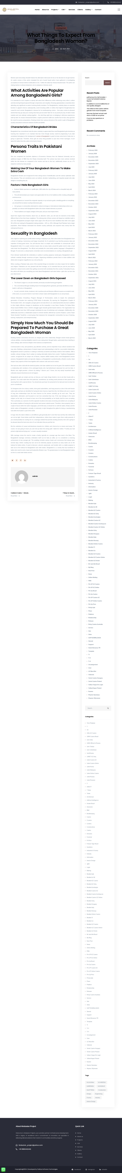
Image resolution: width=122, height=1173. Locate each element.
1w (89, 359)
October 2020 (92, 314)
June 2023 (91, 220)
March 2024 (92, 190)
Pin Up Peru (92, 604)
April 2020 (91, 334)
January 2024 (92, 197)
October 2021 (92, 274)
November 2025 (93, 160)
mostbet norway (93, 540)
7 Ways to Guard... (69, 493)
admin (56, 49)
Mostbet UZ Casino (94, 554)
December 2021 (93, 267)
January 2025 (92, 173)
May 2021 (91, 291)
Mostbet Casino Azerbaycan (97, 523)
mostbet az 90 (92, 507)
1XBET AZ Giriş (93, 386)
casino (90, 446)
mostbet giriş (92, 530)
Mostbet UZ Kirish (94, 560)
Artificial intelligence (94, 430)
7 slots (90, 420)
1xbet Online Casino (94, 403)
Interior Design (93, 490)
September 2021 (93, 277)
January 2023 (92, 237)
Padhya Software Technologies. (47, 1169)
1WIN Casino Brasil (94, 366)
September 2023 (93, 210)
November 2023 (93, 204)
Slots (90, 634)
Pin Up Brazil (92, 590)
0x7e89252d (101, 1082)
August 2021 (92, 281)
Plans (90, 611)
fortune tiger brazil (94, 473)
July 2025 (91, 167)
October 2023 (92, 207)
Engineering (98, 1094)
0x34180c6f (101, 1086)
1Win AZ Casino (93, 362)
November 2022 (93, 244)
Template (91, 651)
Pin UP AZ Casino (94, 584)
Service (90, 627)
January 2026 (92, 153)
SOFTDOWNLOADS (94, 637)
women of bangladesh (42, 136)
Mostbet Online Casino (95, 544)
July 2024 (91, 177)
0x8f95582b (90, 1086)
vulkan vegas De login (95, 684)
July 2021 (91, 284)
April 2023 (91, 227)
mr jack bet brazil (94, 564)
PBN (89, 580)
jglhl (89, 493)
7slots (90, 423)
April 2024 (91, 187)
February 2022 (92, 261)
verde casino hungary (95, 678)
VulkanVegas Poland (94, 688)
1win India (91, 369)
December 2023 (93, 200)
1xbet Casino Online (94, 393)
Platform (91, 614)
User (89, 668)
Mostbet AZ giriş (93, 513)
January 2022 (92, 264)
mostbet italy (92, 537)
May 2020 (91, 331)
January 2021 (92, 304)
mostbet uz (91, 550)
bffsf (89, 440)
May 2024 (91, 184)
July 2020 (91, 324)
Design (89, 1094)
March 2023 (92, 230)
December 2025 (93, 157)
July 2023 (91, 217)
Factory (89, 1097)
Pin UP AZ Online (93, 587)
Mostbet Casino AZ (94, 520)
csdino (90, 460)
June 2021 (91, 287)
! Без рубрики (93, 352)
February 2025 (92, 170)
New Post (91, 570)
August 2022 (92, 251)
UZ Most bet (92, 671)
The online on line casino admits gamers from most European (97, 109)
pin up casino (92, 594)
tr (89, 654)
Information (92, 487)
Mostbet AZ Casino (94, 510)
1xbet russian (92, 409)
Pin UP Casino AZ (94, 597)
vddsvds (91, 674)
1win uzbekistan (93, 379)
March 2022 (92, 257)
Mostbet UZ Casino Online (96, 557)
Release (90, 621)
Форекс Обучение (94, 698)
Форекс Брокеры (94, 695)
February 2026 (92, 150)
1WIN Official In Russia (95, 373)
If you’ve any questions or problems (95, 119)
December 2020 (93, 308)
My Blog (91, 567)
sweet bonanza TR (94, 648)
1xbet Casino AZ (93, 389)
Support (91, 644)
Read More (14, 496)
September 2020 (93, 318)
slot (89, 631)
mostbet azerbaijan (94, 517)
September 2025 (93, 163)
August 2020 (92, 321)
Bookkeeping (92, 443)
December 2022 (93, 240)
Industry (91, 483)
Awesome (91, 436)
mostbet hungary (93, 534)
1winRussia (92, 383)
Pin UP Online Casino (95, 601)
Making (90, 500)
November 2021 (93, 271)
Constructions (92, 456)
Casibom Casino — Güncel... (20, 493)
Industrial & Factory (94, 480)
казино (90, 691)
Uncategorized (61, 28)
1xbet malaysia (93, 399)
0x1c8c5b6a (90, 1082)
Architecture (92, 426)
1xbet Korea (92, 396)
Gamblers (91, 476)
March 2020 (92, 338)
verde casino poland (95, 681)
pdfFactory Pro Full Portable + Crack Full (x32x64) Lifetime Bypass (97, 99)
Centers (90, 453)
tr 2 (89, 658)
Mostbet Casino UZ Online (96, 527)
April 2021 (91, 294)
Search (87, 77)
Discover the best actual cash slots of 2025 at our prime (97, 114)
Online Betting (92, 577)
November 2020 (93, 311)
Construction (102, 1090)
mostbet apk (92, 503)
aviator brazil (92, 433)
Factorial (91, 466)
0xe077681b (90, 1090)
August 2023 (92, 214)
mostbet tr (91, 547)
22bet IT (90, 416)
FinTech (90, 470)
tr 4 (89, 661)
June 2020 (91, 328)
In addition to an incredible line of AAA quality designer (98, 105)
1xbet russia (92, 406)
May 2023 (91, 224)
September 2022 (93, 247)
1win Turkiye (92, 376)
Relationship (92, 617)
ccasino (91, 450)
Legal (90, 497)
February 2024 (92, 194)
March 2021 (92, 298)
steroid (90, 641)
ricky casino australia (95, 624)
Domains (91, 463)
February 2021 (92, 301)
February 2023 (92, 234)
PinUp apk (91, 607)
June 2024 (91, 180)
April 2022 (91, 254)
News (90, 574)
